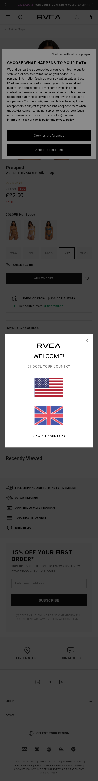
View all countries (49, 436)
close (86, 340)
